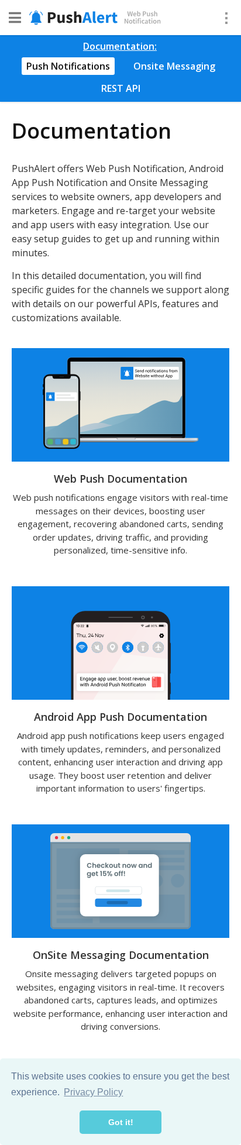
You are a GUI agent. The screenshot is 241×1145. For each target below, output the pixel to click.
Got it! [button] (120, 1122)
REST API (120, 88)
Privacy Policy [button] (93, 1092)
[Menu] (226, 17)
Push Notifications (68, 66)
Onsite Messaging (174, 66)
